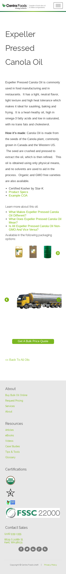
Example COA (18, 195)
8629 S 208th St (13, 539)
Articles (9, 430)
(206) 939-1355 (12, 534)
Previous (7, 300)
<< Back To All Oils (17, 359)
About (8, 411)
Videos (9, 440)
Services (10, 406)
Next (59, 300)
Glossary (10, 457)
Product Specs (18, 192)
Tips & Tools (12, 451)
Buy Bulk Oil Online (16, 395)
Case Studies (12, 446)
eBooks (9, 435)
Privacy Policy (50, 565)
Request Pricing (14, 400)
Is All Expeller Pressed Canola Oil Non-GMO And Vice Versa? (35, 227)
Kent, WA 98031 (13, 542)
